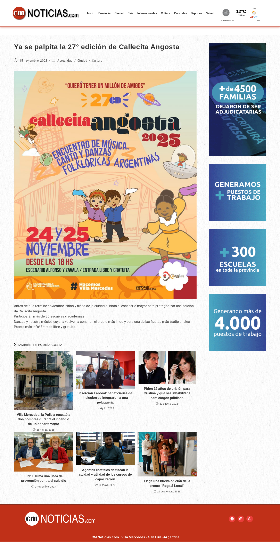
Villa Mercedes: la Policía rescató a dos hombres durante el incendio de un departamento (43, 419)
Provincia (104, 13)
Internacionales (147, 13)
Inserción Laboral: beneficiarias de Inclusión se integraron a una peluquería (105, 397)
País (130, 13)
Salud (210, 13)
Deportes (196, 13)
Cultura (165, 13)
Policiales (180, 13)
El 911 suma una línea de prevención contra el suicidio (43, 478)
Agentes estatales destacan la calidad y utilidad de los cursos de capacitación (105, 474)
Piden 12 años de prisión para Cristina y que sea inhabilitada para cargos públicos (167, 393)
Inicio (90, 13)
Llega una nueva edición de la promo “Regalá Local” (167, 483)
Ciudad (119, 13)
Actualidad (65, 60)
